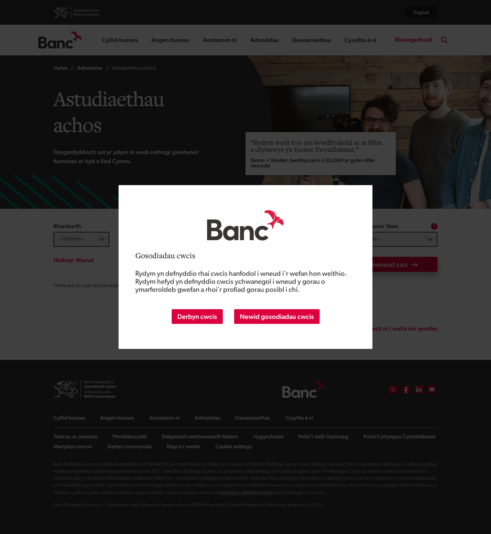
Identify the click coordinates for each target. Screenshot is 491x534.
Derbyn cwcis (197, 317)
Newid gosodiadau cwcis (277, 317)
